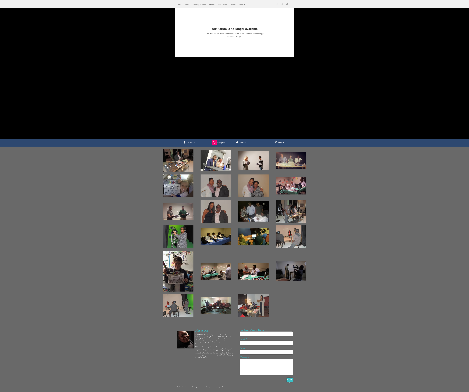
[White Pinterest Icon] (276, 142)
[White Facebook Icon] (184, 142)
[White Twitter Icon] (236, 142)
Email (242, 339)
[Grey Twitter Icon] (286, 4)
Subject (243, 348)
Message (244, 357)
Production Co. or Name (252, 330)
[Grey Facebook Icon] (277, 4)
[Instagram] (214, 142)
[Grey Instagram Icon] (282, 4)
